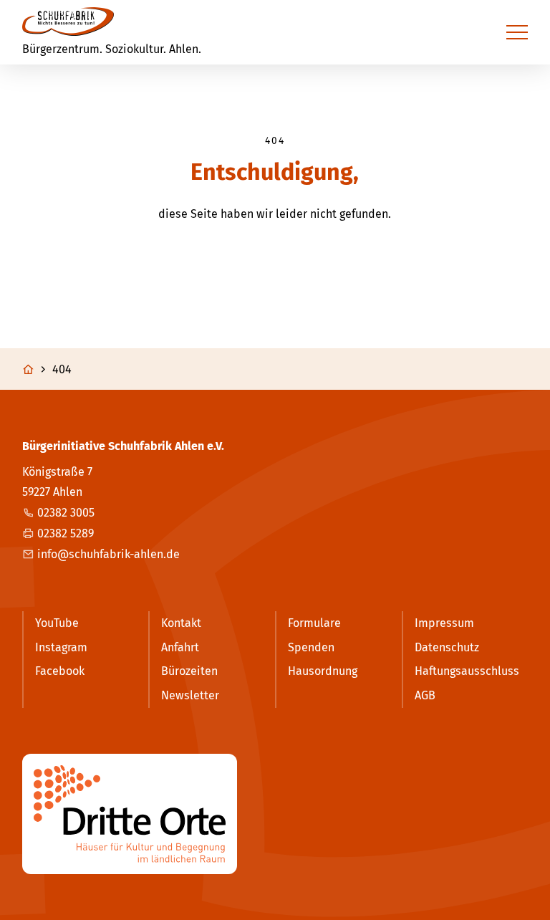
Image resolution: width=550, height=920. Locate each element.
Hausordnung (322, 671)
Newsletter (190, 695)
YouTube (57, 623)
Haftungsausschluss (467, 671)
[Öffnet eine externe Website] (275, 814)
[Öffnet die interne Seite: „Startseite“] (35, 370)
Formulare (314, 623)
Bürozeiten (189, 671)
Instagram (61, 647)
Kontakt (181, 623)
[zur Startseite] (68, 21)
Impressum (444, 623)
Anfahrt (180, 647)
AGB (425, 695)
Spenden (311, 647)
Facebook (60, 671)
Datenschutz (447, 647)
